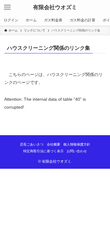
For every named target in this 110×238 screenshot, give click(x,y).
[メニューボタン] (7, 7)
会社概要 (53, 144)
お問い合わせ (77, 151)
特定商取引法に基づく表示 (43, 151)
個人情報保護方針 (76, 144)
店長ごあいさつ (31, 144)
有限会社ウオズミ (55, 7)
